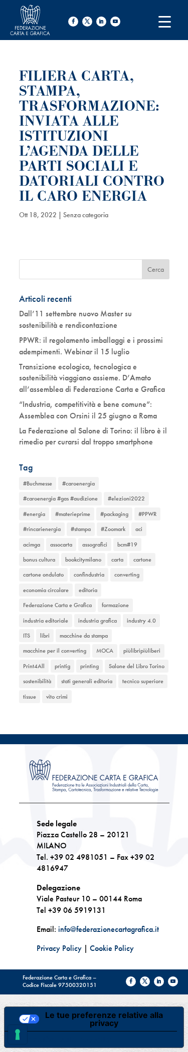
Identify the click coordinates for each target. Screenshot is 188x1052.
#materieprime (72, 514)
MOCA (104, 651)
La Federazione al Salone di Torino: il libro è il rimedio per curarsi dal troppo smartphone (93, 436)
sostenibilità (37, 681)
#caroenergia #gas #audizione (60, 498)
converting (126, 575)
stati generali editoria (86, 681)
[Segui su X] (87, 22)
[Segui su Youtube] (115, 22)
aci (138, 529)
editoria (88, 590)
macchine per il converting (54, 651)
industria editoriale (45, 621)
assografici (94, 545)
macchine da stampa (84, 636)
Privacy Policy (59, 948)
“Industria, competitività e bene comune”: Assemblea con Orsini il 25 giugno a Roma (88, 409)
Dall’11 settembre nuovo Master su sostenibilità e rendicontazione (75, 319)
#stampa (81, 529)
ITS (26, 636)
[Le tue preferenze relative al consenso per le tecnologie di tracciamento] (17, 1034)
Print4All (34, 666)
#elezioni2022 (126, 498)
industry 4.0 (141, 621)
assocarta (61, 545)
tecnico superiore (142, 681)
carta (117, 560)
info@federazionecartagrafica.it (108, 929)
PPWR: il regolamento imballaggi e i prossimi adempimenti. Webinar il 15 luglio (91, 345)
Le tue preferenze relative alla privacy (104, 1019)
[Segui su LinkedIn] (101, 22)
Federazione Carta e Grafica (57, 605)
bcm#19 (127, 545)
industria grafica (97, 621)
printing (89, 666)
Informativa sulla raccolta (62, 1039)
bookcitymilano (83, 560)
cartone (142, 560)
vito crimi (57, 697)
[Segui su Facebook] (73, 22)
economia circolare (46, 590)
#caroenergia (78, 483)
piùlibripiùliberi (141, 651)
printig (62, 666)
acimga (31, 545)
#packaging (114, 514)
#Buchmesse (37, 483)
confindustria (89, 575)
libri (45, 636)
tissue (29, 697)
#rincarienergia (42, 529)
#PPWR (147, 514)
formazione (115, 605)
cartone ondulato (43, 575)
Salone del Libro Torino (136, 666)
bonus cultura (39, 560)
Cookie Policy (112, 948)
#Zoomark (113, 529)
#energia (34, 514)
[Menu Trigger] (164, 21)
